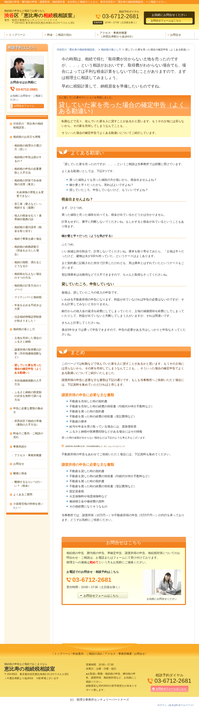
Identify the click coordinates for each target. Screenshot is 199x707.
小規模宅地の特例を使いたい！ (28, 505)
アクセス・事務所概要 (28, 455)
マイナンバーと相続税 (28, 297)
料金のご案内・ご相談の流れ (28, 435)
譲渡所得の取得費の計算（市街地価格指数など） (28, 353)
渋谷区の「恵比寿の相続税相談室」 (28, 125)
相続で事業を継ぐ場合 (28, 238)
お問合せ (175, 34)
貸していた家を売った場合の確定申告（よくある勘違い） (28, 368)
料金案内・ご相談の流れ (88, 653)
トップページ (17, 34)
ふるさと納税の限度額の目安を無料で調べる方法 (28, 396)
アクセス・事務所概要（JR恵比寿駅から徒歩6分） (117, 34)
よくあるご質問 (22, 494)
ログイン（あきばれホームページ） (176, 705)
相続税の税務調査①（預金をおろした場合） (26, 250)
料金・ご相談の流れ (59, 34)
